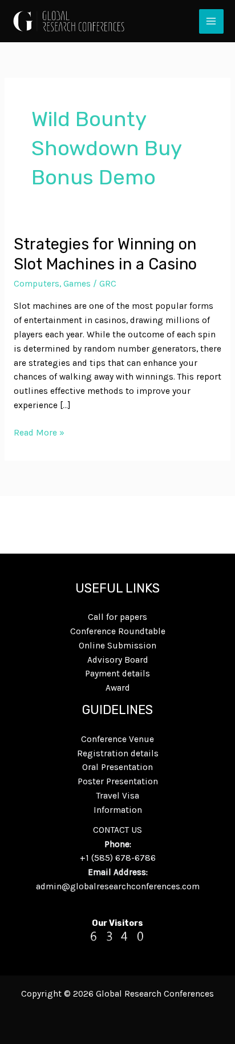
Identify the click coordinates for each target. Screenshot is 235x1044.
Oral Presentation (117, 767)
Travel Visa (117, 796)
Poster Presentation (118, 781)
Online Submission (117, 645)
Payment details (117, 673)
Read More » (39, 432)
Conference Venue (117, 739)
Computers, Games (52, 284)
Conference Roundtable (117, 631)
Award (118, 688)
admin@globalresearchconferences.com (118, 886)
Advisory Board (117, 660)
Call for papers (117, 617)
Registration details (118, 753)
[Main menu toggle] (211, 21)
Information (118, 810)
